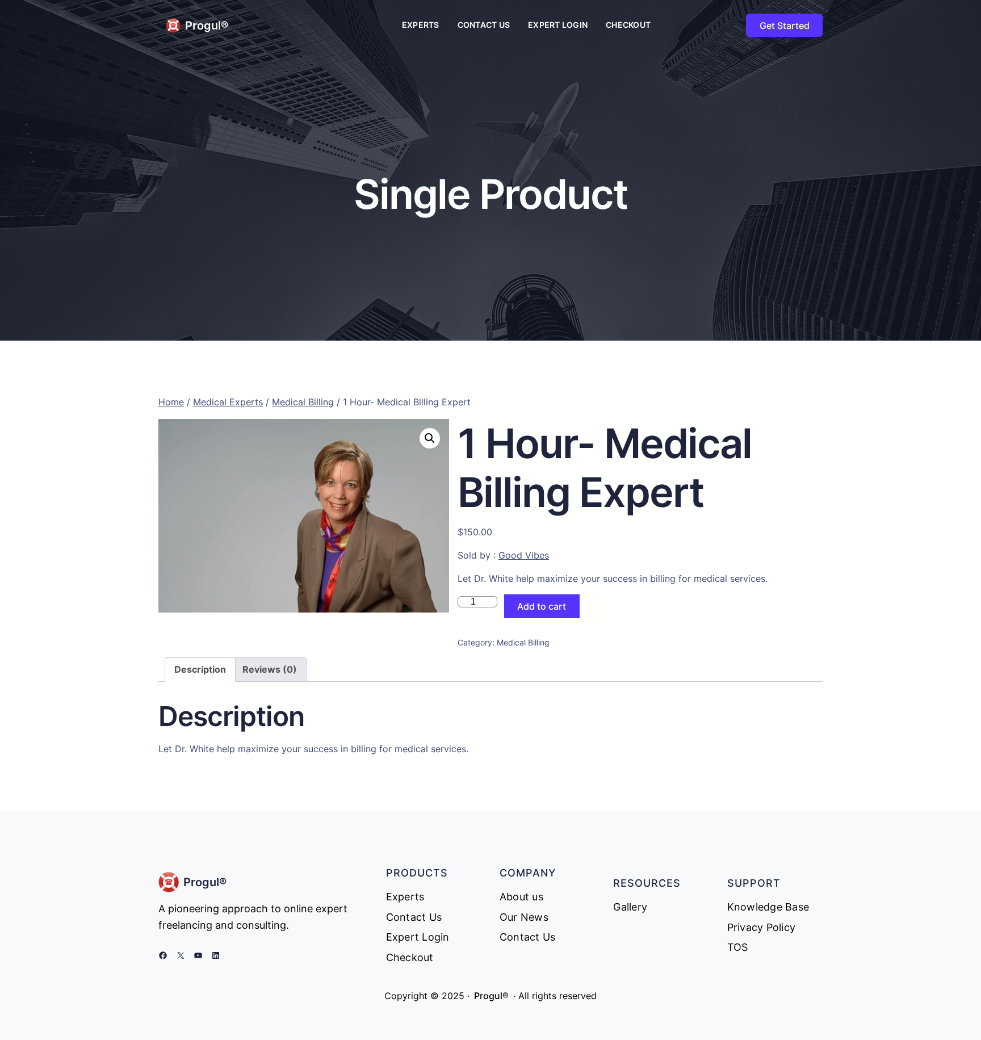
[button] (430, 438)
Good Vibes (523, 555)
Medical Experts (228, 402)
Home (171, 402)
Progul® (206, 25)
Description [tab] (200, 669)
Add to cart (541, 606)
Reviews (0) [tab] (269, 669)
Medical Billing (303, 402)
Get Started (785, 25)
